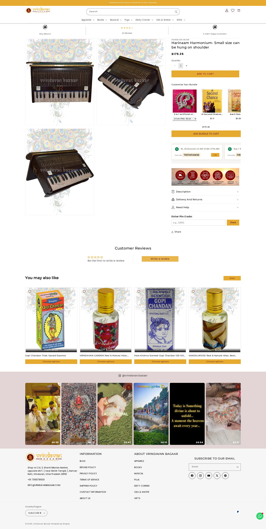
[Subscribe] (237, 467)
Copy (215, 155)
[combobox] (133, 11)
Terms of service (89, 479)
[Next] (237, 410)
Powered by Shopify (60, 524)
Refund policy (88, 467)
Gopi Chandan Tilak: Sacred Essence (45, 355)
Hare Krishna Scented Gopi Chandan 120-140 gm (159, 355)
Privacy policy (88, 473)
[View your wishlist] (233, 10)
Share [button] (178, 231)
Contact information (93, 491)
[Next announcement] (239, 3)
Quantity (175, 60)
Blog (83, 461)
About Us (85, 498)
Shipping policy (88, 485)
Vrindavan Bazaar (42, 524)
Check (233, 222)
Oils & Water (141, 491)
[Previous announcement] (26, 3)
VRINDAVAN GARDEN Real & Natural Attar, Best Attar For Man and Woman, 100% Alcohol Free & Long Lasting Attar (105, 355)
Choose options (51, 361)
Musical (138, 473)
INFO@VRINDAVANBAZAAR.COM (44, 485)
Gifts (137, 498)
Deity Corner (141, 485)
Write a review (160, 259)
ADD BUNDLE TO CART (206, 133)
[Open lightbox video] (42, 414)
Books (138, 467)
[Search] (176, 11)
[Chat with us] (260, 516)
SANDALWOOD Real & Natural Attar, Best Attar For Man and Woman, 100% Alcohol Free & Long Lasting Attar (214, 355)
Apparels (139, 461)
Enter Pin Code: (181, 216)
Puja (136, 479)
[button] (88, 20)
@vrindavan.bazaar (134, 375)
